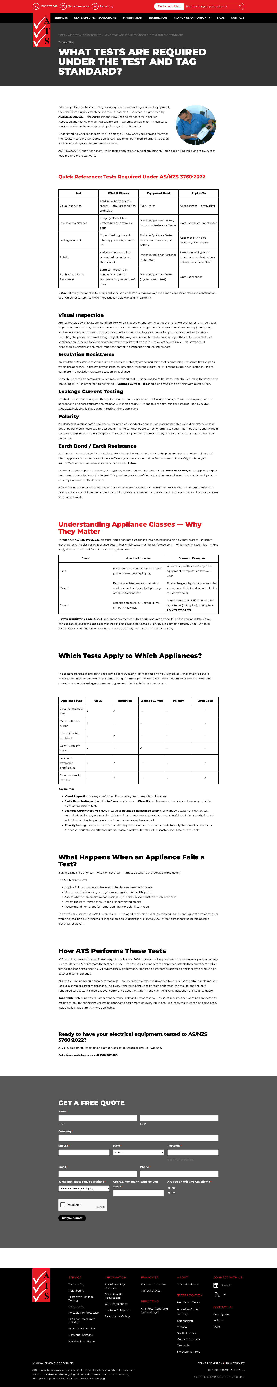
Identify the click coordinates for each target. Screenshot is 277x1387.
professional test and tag (91, 1047)
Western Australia (188, 1339)
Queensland (185, 1320)
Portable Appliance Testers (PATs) (119, 959)
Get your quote (72, 1218)
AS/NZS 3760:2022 (70, 116)
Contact (237, 17)
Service (74, 1277)
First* (61, 1123)
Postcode (174, 1145)
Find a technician (169, 6)
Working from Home (81, 1341)
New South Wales (188, 1302)
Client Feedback (187, 1284)
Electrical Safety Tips (118, 1310)
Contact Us (222, 1307)
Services (61, 17)
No (173, 1192)
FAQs (221, 17)
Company (65, 1131)
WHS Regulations (116, 1304)
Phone (145, 1167)
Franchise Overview (153, 1284)
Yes (173, 1187)
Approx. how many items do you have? (135, 1184)
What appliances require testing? (82, 1181)
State (117, 1145)
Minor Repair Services (82, 1328)
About (182, 1277)
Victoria (182, 1326)
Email (62, 1167)
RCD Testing (76, 1290)
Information (132, 17)
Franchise (149, 1277)
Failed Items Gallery (117, 1316)
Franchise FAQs (150, 1290)
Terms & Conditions (211, 1363)
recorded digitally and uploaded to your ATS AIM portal (161, 981)
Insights (218, 1320)
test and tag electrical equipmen (147, 107)
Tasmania (183, 1345)
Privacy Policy (235, 1363)
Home (62, 35)
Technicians (158, 17)
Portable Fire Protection (83, 1312)
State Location (190, 1295)
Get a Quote (76, 1306)
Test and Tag (76, 1284)
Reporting (150, 1301)
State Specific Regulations (95, 17)
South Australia (187, 1333)
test (82, 292)
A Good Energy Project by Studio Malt (219, 1376)
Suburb (64, 1145)
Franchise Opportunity (192, 17)
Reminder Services (80, 1334)
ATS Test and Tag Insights (84, 35)
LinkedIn (226, 1285)
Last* (143, 1123)
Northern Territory (188, 1351)
